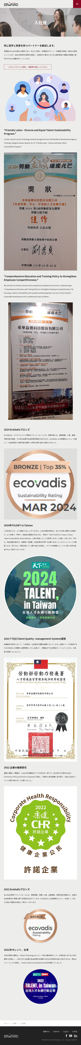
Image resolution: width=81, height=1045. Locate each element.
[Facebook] (66, 1035)
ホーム (6, 1023)
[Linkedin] (75, 1035)
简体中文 (56, 1031)
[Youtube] (70, 1036)
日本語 (74, 1031)
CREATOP (74, 1040)
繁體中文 (46, 1031)
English (66, 1031)
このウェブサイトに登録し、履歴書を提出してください (28, 67)
